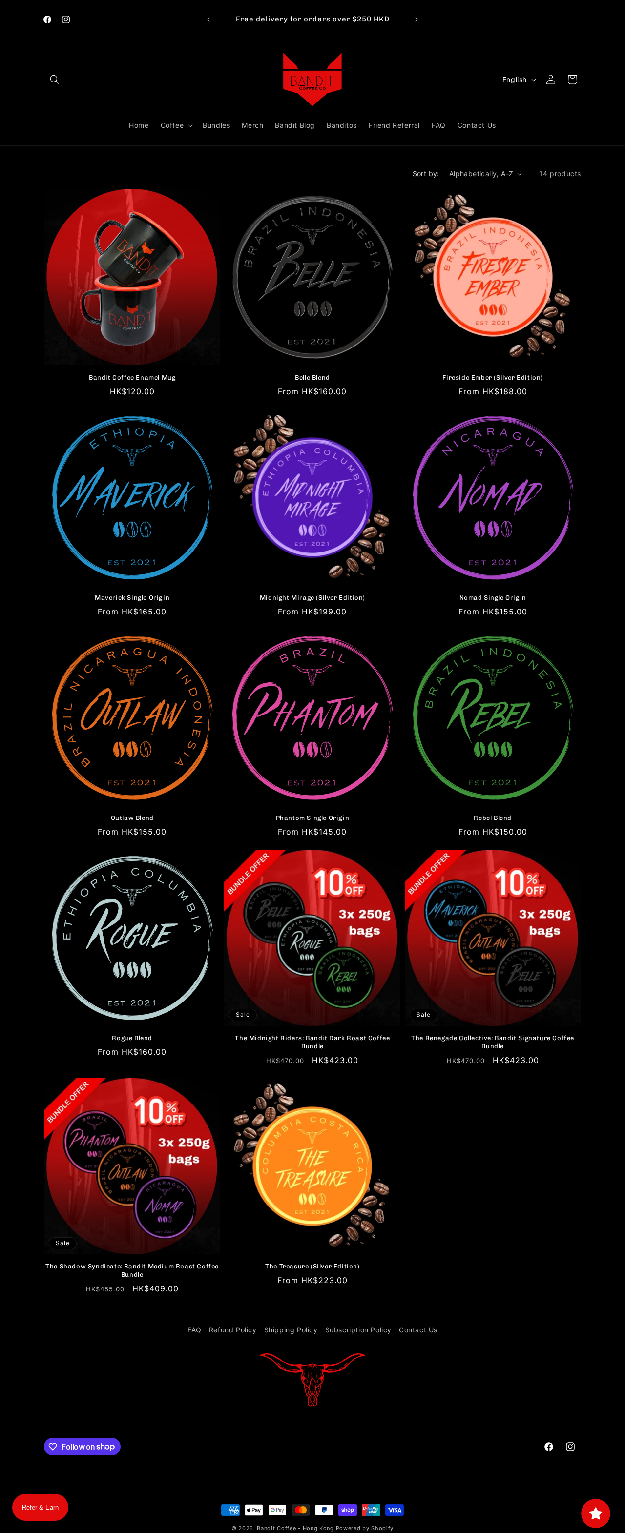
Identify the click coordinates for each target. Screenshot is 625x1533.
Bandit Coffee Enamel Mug (132, 377)
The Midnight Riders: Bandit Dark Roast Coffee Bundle (312, 1042)
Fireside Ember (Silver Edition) (492, 377)
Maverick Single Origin (132, 597)
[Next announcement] (416, 19)
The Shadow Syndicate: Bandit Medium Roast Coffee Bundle (132, 1270)
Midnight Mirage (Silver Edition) (312, 597)
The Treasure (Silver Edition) (312, 1266)
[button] (54, 79)
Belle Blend (312, 377)
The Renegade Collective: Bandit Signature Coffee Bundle (492, 1042)
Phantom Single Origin (313, 817)
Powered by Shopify (365, 1528)
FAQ (195, 1330)
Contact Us (418, 1330)
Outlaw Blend (132, 817)
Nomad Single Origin (492, 597)
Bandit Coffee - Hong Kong (295, 1528)
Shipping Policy (291, 1330)
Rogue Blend (132, 1038)
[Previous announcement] (208, 19)
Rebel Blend (493, 817)
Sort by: (426, 173)
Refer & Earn (40, 1507)
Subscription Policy (358, 1330)
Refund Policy (233, 1330)
